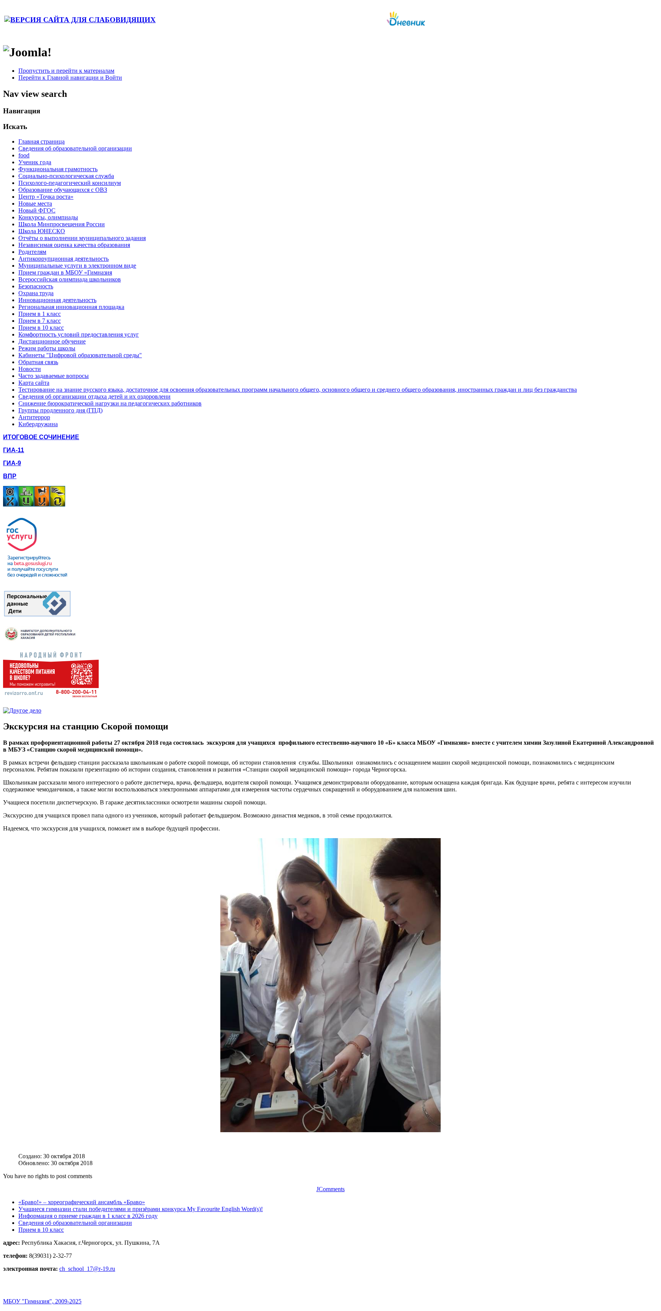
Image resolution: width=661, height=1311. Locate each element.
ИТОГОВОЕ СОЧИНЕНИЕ (41, 437)
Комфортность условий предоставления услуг (78, 334)
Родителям (32, 251)
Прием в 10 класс (41, 327)
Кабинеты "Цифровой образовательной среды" (80, 355)
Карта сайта (33, 382)
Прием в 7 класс (39, 320)
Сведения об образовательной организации (75, 148)
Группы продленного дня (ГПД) (60, 410)
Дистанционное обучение (52, 341)
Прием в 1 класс (39, 314)
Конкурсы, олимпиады (48, 217)
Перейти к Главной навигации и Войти (70, 77)
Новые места (35, 203)
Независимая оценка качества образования (74, 245)
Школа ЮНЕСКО (41, 231)
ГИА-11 (13, 450)
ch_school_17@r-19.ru (87, 1268)
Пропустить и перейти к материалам (66, 70)
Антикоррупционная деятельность (63, 258)
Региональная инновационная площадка (71, 307)
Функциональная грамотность (58, 169)
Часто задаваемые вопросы (53, 376)
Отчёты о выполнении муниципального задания (82, 238)
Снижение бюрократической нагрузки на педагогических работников (110, 403)
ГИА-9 (12, 463)
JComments (330, 1189)
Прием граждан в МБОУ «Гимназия (65, 272)
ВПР (9, 476)
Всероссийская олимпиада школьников (69, 279)
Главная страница (41, 141)
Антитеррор (34, 417)
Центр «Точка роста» (45, 196)
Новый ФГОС (36, 210)
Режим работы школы (46, 348)
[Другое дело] (22, 710)
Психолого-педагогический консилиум (69, 183)
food (23, 155)
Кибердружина (38, 424)
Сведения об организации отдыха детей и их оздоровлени (94, 396)
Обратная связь (38, 362)
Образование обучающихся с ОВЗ (62, 189)
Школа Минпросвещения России (61, 224)
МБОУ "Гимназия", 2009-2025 (42, 1301)
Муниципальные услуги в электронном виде (77, 265)
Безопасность (35, 286)
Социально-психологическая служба (66, 176)
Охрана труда (36, 293)
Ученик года (34, 162)
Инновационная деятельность (57, 300)
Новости (29, 369)
